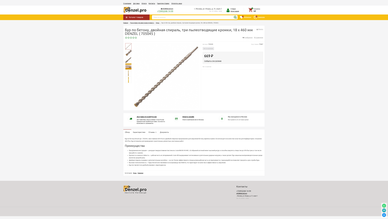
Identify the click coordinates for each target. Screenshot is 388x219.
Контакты (152, 3)
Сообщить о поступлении (212, 61)
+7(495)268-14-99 (165, 11)
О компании (127, 3)
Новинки (140, 173)
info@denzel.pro (168, 9)
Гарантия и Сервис (163, 3)
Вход (234, 9)
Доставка (136, 3)
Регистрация (235, 11)
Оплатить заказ (176, 3)
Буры (135, 173)
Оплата (144, 3)
